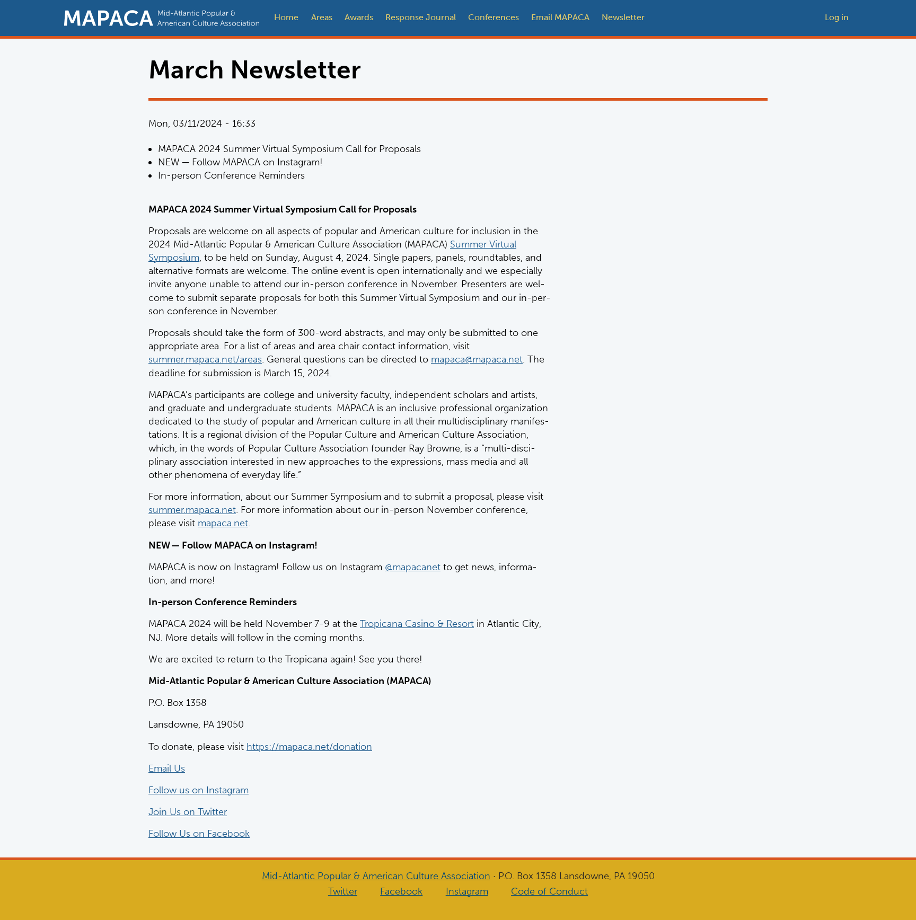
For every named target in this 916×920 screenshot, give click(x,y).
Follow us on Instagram (198, 790)
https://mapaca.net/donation (309, 747)
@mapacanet (413, 567)
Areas (321, 17)
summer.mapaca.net (192, 510)
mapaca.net (223, 523)
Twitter (342, 891)
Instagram (467, 891)
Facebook (401, 891)
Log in (837, 17)
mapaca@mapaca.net (477, 359)
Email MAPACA (560, 17)
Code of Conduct (549, 891)
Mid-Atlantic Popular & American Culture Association (376, 876)
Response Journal (420, 17)
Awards (359, 17)
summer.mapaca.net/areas (205, 359)
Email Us (166, 768)
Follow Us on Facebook (199, 833)
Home (286, 17)
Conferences (493, 17)
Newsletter (623, 17)
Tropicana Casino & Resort (417, 624)
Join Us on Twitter (187, 812)
